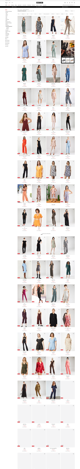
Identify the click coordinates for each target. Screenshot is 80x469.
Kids (12, 2)
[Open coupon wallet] (65, 2)
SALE (21, 9)
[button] (67, 11)
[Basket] (74, 2)
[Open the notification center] (69, 2)
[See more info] (24, 207)
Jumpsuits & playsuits (26, 9)
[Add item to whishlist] (30, 41)
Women (6, 2)
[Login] (67, 2)
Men (9, 2)
